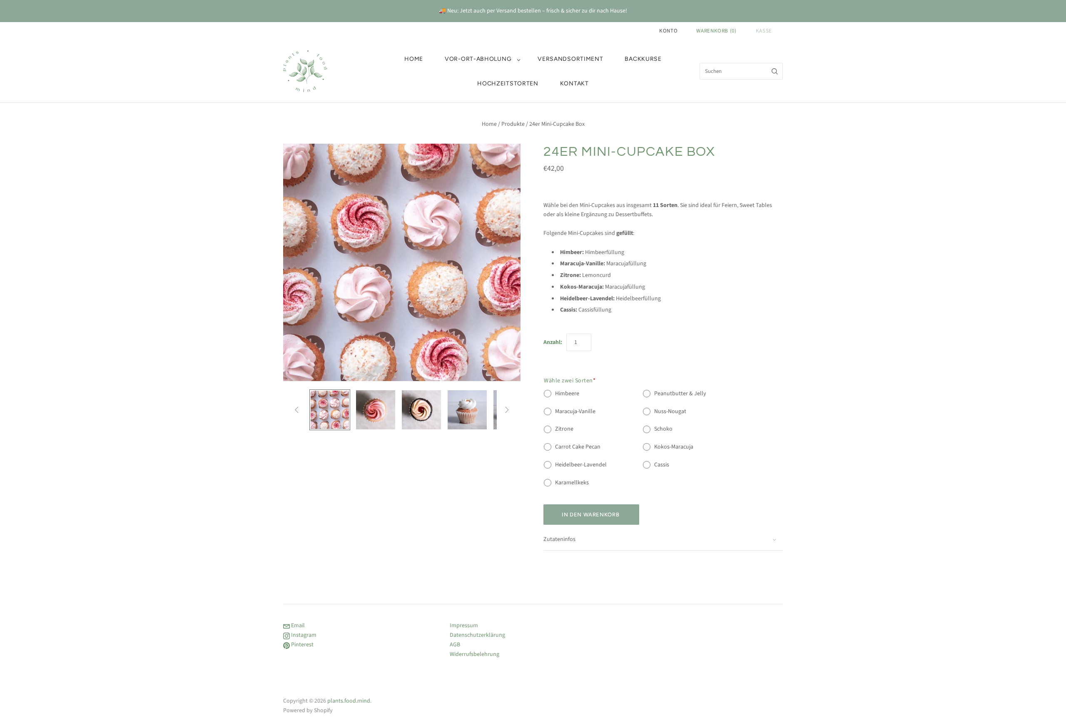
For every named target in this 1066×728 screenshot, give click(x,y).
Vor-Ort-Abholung (478, 58)
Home (413, 58)
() (716, 31)
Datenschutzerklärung (477, 635)
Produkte (513, 124)
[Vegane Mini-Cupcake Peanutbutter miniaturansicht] (421, 409)
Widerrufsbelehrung (474, 654)
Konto (668, 31)
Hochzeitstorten (507, 83)
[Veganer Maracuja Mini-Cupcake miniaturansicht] (467, 409)
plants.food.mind (348, 701)
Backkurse (643, 58)
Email (297, 625)
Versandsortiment (570, 58)
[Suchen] (775, 71)
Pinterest (302, 645)
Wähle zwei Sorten (569, 380)
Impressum (464, 625)
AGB (455, 645)
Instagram (303, 635)
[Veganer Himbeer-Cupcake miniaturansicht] (375, 409)
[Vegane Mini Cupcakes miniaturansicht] (329, 409)
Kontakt (574, 83)
